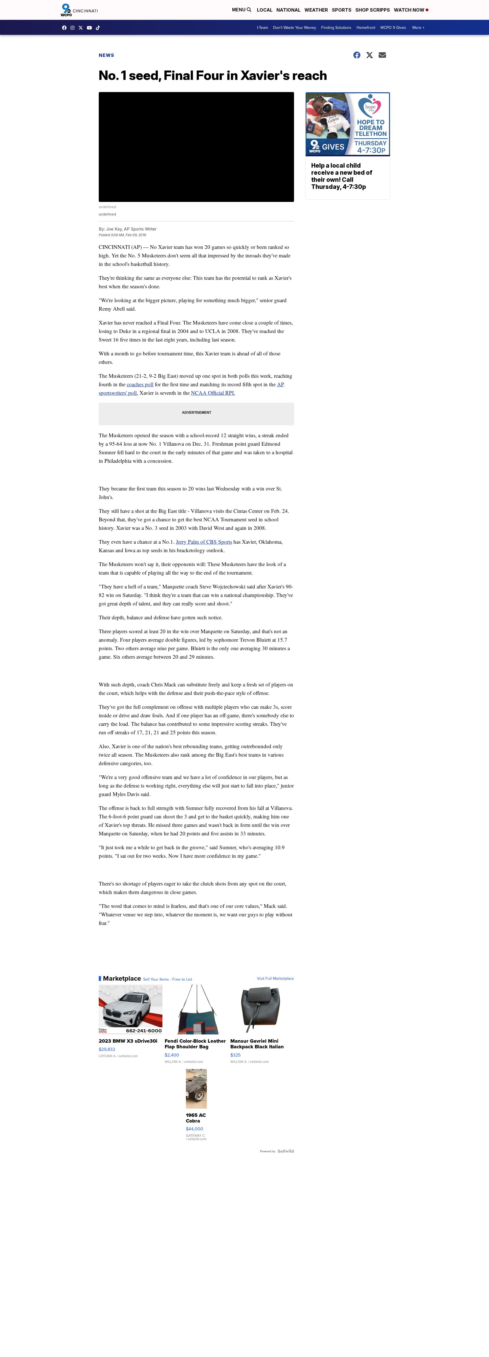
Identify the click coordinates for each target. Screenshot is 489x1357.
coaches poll (140, 384)
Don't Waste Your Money (294, 27)
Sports (341, 10)
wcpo (82, 27)
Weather (316, 10)
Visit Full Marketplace (275, 978)
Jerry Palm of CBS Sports (204, 541)
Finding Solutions (336, 27)
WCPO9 (65, 27)
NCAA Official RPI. (213, 392)
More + (418, 27)
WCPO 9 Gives (393, 27)
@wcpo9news (99, 27)
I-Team (262, 27)
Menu (239, 9)
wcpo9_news (73, 27)
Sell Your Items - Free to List (167, 979)
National (288, 10)
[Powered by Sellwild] (286, 1151)
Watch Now (410, 10)
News (106, 55)
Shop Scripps (372, 10)
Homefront (366, 27)
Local (265, 10)
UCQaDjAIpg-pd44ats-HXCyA (91, 27)
